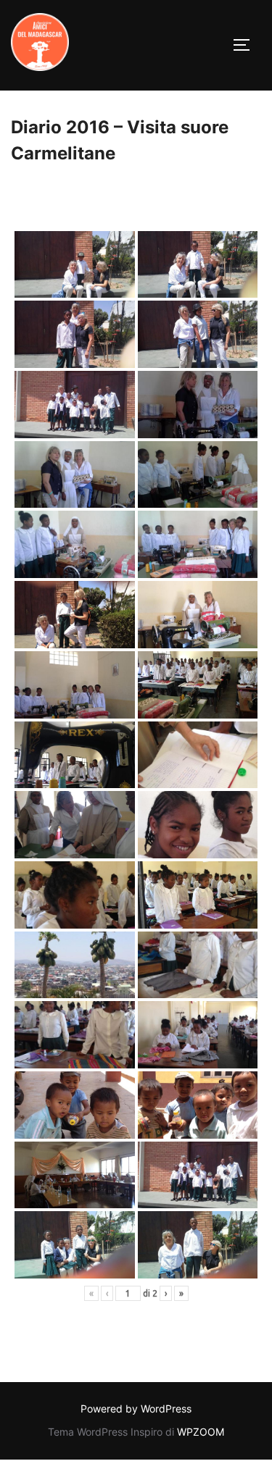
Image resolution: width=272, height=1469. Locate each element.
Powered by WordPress (136, 1408)
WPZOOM (200, 1432)
